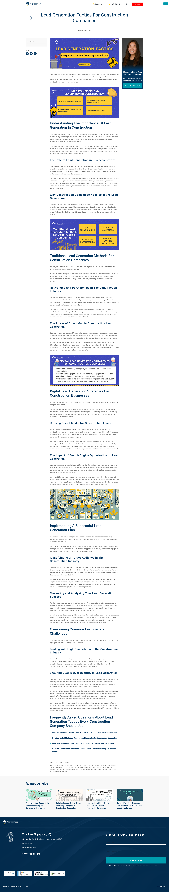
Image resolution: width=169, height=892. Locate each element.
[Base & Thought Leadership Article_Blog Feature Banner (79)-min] (39, 790)
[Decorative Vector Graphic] (33, 2)
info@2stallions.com (29, 847)
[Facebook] (27, 53)
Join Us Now (136, 860)
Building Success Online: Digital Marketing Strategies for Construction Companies (68, 805)
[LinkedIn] (31, 53)
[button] (127, 4)
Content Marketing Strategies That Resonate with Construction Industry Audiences (129, 805)
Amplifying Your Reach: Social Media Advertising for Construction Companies (37, 805)
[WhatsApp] (35, 53)
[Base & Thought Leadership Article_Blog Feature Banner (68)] (99, 790)
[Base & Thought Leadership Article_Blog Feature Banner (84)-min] (130, 790)
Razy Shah (66, 762)
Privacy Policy (161, 886)
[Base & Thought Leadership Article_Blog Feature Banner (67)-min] (69, 790)
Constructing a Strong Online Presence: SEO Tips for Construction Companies (97, 805)
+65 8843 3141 (27, 843)
